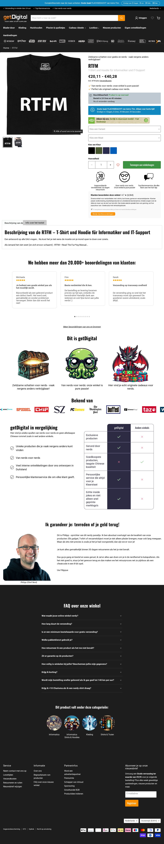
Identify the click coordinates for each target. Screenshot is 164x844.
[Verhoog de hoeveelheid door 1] (110, 165)
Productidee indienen (73, 794)
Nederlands (154, 8)
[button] (74, 316)
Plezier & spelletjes (55, 27)
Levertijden (8, 775)
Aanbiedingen (10, 35)
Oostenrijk (149, 821)
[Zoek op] (121, 18)
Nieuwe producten (112, 27)
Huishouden (36, 27)
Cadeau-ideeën (76, 27)
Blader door (9, 27)
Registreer (131, 803)
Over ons (38, 771)
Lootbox (93, 27)
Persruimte (69, 778)
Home (6, 48)
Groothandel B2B (72, 790)
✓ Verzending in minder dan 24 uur (17, 8)
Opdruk (31, 829)
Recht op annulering (44, 829)
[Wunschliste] (152, 18)
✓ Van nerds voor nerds (62, 8)
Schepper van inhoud (73, 782)
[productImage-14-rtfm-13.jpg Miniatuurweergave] (18, 142)
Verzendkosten (106, 81)
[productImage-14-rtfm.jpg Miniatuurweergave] (7, 142)
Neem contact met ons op (14, 771)
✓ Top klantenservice (41, 8)
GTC (24, 829)
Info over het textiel (34, 222)
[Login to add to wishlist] (118, 165)
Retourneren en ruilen (12, 782)
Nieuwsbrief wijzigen (12, 786)
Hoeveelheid (93, 159)
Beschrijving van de (14, 223)
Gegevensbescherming (11, 829)
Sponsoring (69, 786)
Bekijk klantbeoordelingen (103, 214)
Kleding (22, 27)
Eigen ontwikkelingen (135, 27)
